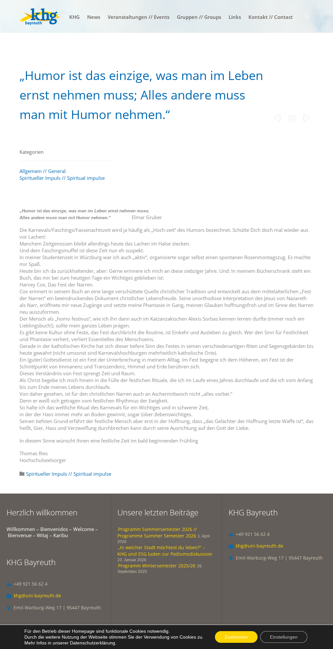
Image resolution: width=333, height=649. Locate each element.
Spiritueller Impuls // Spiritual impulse (62, 178)
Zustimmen (236, 637)
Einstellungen (284, 637)
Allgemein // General (43, 171)
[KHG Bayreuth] (40, 16)
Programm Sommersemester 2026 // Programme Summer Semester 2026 (157, 532)
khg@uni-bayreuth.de (34, 595)
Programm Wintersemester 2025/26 (156, 566)
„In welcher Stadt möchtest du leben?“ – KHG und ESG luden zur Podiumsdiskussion (164, 550)
